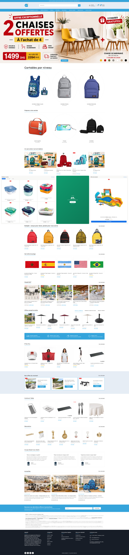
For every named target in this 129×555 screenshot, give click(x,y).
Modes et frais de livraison (80, 536)
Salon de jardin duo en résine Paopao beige (80, 302)
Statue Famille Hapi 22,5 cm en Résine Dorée (64, 441)
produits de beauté (40, 518)
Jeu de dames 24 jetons (98, 380)
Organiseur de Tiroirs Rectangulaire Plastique (30, 418)
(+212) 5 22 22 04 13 (95, 539)
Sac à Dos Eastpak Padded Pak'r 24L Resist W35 (96, 246)
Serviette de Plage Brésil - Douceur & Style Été (96, 274)
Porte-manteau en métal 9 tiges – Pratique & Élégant (79, 364)
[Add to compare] (39, 154)
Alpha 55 (66, 553)
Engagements (78, 535)
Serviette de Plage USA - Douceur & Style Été (80, 274)
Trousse (64, 140)
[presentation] (24, 235)
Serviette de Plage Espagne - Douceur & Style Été (48, 274)
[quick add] (38, 261)
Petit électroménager (95, 517)
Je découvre (94, 60)
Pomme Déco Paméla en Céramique (98, 441)
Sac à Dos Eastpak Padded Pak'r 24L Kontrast (63, 246)
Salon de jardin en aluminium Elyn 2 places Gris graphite (30, 302)
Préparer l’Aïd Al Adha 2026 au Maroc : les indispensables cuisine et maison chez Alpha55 (63, 495)
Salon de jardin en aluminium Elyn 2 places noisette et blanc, (63, 302)
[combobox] (59, 5)
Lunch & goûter (37, 140)
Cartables (91, 140)
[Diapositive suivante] (124, 37)
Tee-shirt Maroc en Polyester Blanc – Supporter (63, 364)
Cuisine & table (72, 10)
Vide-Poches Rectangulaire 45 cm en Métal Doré (29, 441)
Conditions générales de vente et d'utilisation (67, 539)
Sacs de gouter (8, 178)
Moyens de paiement (65, 536)
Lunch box (3, 178)
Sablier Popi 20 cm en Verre (88, 441)
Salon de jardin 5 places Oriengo (42, 381)
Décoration (64, 10)
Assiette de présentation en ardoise (97, 363)
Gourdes (13, 178)
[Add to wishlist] (36, 377)
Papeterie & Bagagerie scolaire (31, 10)
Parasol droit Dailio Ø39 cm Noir (99, 325)
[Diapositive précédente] (4, 37)
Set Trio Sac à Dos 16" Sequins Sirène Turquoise (79, 171)
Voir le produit (108, 221)
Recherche (79, 5)
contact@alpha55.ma (95, 537)
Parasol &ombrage (79, 310)
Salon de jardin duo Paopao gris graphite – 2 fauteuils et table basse (96, 302)
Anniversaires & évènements (53, 518)
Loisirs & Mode (88, 10)
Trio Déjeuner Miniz (32, 170)
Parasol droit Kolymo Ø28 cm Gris (75, 325)
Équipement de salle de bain (32, 518)
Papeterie (49, 543)
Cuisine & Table (50, 535)
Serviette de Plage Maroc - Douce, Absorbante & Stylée (30, 274)
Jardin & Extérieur (44, 10)
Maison (51, 10)
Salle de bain (80, 10)
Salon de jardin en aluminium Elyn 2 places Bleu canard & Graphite (47, 302)
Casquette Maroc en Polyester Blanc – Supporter (31, 364)
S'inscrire (97, 508)
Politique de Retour (79, 538)
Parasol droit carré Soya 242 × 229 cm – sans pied (29, 325)
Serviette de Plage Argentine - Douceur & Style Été (64, 274)
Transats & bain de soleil (90, 310)
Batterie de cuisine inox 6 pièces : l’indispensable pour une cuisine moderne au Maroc (36, 495)
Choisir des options (41, 386)
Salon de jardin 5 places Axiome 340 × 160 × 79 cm (70, 381)
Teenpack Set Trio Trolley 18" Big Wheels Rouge (63, 171)
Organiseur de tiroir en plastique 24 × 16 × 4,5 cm (48, 418)
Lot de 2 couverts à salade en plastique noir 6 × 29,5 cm (80, 418)
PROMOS (48, 544)
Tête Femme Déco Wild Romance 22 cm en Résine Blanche (41, 442)
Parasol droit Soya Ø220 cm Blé (87, 325)
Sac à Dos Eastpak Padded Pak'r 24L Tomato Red (31, 246)
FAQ (62, 535)
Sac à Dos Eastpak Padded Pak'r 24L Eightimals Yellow (80, 246)
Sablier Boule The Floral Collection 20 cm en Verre (75, 441)
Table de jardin (101, 310)
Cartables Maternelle (91, 104)
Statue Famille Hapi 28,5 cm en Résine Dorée (53, 441)
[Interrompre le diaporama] (128, 37)
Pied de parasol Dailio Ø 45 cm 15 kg (52, 325)
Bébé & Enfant (49, 541)
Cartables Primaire (64, 104)
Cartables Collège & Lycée (37, 104)
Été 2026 (57, 10)
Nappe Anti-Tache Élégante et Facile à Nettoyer (96, 418)
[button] (102, 5)
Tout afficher (102, 254)
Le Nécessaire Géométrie (48, 170)
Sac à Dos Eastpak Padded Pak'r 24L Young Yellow (47, 246)
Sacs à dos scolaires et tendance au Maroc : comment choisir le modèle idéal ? (90, 495)
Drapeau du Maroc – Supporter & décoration (47, 364)
